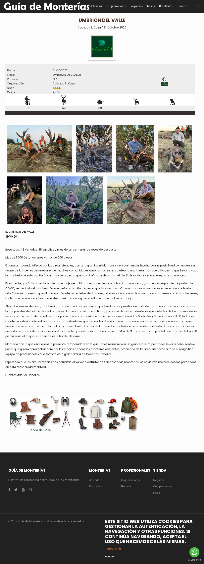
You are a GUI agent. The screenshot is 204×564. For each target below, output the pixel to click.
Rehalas (126, 486)
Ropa (156, 492)
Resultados (96, 486)
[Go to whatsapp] (194, 552)
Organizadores (130, 480)
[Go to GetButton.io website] (194, 560)
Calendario (96, 480)
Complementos (162, 486)
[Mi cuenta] (197, 6)
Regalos (158, 480)
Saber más (114, 549)
